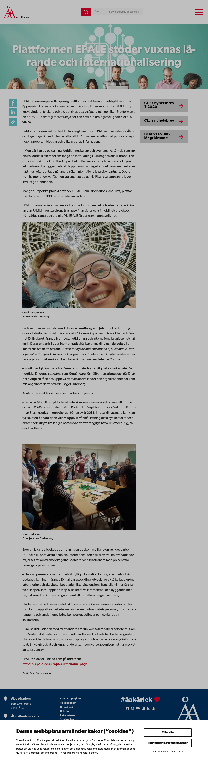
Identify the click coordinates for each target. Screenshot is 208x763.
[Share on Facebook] (13, 103)
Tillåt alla (168, 732)
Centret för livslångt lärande (157, 136)
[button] (13, 122)
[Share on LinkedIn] (13, 112)
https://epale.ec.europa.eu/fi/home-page (55, 664)
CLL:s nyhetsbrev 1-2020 (159, 105)
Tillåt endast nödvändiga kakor (168, 743)
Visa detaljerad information (168, 751)
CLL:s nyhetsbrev (159, 121)
